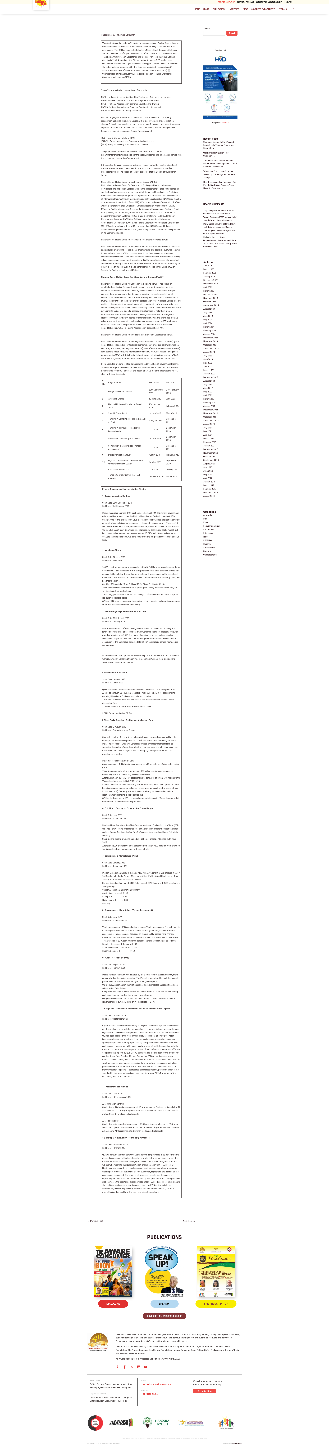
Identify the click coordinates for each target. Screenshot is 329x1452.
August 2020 (209, 464)
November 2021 (210, 413)
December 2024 (210, 294)
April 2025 (207, 287)
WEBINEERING (237, 1443)
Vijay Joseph (209, 210)
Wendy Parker (209, 217)
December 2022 (210, 377)
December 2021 (210, 410)
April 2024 (207, 323)
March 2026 (208, 269)
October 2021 (209, 417)
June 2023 (208, 359)
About (206, 9)
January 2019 (209, 482)
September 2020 (211, 460)
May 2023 (207, 363)
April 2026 (207, 266)
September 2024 (211, 305)
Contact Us (225, 123)
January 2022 (209, 406)
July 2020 (207, 467)
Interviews (208, 533)
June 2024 (208, 316)
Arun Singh (208, 230)
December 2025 (210, 280)
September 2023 (211, 348)
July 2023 (207, 356)
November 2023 (210, 341)
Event (206, 522)
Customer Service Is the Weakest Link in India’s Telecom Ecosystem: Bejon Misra (219, 145)
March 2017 (208, 485)
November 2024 (210, 298)
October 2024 (209, 302)
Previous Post (95, 1221)
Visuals (283, 9)
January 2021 (209, 446)
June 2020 (208, 471)
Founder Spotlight (211, 526)
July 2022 (207, 384)
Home (197, 9)
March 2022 (208, 399)
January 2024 (209, 334)
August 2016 (209, 496)
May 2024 (207, 320)
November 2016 (210, 492)
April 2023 (207, 366)
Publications (219, 9)
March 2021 (208, 438)
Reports (207, 544)
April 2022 (207, 395)
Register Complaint (226, 2)
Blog (205, 519)
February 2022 (209, 402)
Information (208, 529)
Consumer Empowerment (263, 9)
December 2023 (210, 338)
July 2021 (207, 428)
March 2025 (208, 291)
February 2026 (209, 273)
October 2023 (209, 345)
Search (206, 28)
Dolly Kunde (208, 224)
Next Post (189, 1221)
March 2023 (208, 370)
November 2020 (210, 453)
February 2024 (209, 330)
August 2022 (209, 381)
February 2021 (209, 442)
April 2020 (207, 478)
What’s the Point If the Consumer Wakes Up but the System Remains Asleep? (219, 174)
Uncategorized (210, 555)
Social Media (209, 547)
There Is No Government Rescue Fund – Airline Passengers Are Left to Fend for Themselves (220, 163)
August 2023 (209, 352)
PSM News (208, 540)
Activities (234, 9)
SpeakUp (107, 35)
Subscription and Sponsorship (269, 2)
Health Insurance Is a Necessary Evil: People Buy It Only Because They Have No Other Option (219, 185)
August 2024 (209, 309)
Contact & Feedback (245, 2)
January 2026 (209, 276)
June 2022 (208, 388)
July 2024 (207, 312)
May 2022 (207, 392)
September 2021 (211, 420)
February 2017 (209, 489)
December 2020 (210, 449)
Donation (288, 2)
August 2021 (209, 424)
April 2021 (207, 435)
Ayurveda (207, 515)
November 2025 (210, 284)
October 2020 (209, 456)
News (245, 9)
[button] (206, 9)
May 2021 (207, 431)
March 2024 (208, 327)
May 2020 (207, 474)
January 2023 (209, 374)
